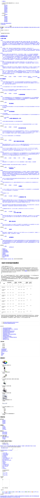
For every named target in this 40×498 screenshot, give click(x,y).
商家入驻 (15, 445)
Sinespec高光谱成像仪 (4, 113)
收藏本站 (3, 1)
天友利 (10, 76)
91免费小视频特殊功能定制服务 (7, 121)
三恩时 (1, 40)
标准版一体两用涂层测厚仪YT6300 (31, 241)
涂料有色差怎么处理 (6, 333)
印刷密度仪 (11, 168)
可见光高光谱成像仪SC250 (6, 114)
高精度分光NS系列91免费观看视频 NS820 (16, 43)
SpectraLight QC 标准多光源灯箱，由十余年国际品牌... (11, 135)
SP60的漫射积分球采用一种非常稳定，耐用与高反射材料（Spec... (26, 59)
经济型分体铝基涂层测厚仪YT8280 (32, 240)
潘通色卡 (30, 158)
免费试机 (3, 423)
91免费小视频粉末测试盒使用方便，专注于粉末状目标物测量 (12, 81)
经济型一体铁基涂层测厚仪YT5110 (31, 242)
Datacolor (1, 69)
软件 (1, 123)
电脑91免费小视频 (20, 27)
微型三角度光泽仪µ (23, 205)
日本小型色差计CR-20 (11, 50)
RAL (1, 163)
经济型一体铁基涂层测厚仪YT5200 (19, 242)
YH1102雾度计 (13, 224)
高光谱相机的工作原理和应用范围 (8, 331)
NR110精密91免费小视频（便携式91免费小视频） (10, 42)
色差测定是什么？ (6, 338)
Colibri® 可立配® (13, 86)
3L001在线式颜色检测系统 (17, 121)
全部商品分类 (3, 36)
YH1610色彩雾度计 (31, 224)
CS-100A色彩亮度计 (27, 189)
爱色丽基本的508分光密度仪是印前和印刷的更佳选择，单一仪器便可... (14, 171)
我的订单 (5, 6)
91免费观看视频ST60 (25, 98)
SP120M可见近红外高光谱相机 (29, 106)
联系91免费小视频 (5, 436)
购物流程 (5, 17)
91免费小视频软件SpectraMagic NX (22, 86)
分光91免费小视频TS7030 (17, 216)
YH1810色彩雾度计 (24, 224)
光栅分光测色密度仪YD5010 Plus (8, 182)
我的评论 (5, 11)
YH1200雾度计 (22, 225)
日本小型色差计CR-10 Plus (19, 50)
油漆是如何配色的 (6, 335)
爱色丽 (1, 53)
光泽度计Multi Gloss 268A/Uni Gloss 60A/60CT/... (26, 208)
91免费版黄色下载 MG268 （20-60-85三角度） (10, 208)
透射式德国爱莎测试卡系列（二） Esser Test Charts (22, 150)
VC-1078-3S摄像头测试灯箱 (24, 145)
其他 (12, 258)
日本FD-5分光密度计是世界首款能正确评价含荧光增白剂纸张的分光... (14, 178)
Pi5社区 (34, 445)
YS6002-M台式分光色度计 (6, 224)
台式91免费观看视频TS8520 (26, 97)
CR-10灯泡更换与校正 (6, 86)
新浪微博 (5, 14)
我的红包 (5, 10)
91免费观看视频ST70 (32, 98)
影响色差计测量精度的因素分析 (9, 323)
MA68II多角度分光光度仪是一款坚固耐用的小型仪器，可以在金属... (16, 56)
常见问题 (5, 18)
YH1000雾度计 (18, 224)
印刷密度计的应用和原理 (7, 336)
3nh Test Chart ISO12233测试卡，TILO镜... (9, 148)
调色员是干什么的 (6, 339)
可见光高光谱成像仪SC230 (16, 114)
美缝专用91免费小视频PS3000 (7, 215)
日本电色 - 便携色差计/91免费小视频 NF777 (21, 66)
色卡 (2, 352)
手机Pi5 (31, 445)
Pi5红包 (3, 426)
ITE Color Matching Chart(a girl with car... (28, 149)
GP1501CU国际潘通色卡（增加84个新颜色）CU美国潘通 (26, 161)
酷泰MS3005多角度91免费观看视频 (19, 99)
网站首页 (2, 445)
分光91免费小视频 (17, 212)
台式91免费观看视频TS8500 (9, 98)
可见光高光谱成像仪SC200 (34, 114)
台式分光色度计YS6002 (9, 225)
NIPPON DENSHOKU (30, 77)
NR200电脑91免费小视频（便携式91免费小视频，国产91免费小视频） (26, 41)
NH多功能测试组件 (27, 81)
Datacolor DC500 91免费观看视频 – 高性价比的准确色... (20, 72)
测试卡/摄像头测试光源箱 (19, 141)
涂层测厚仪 (11, 237)
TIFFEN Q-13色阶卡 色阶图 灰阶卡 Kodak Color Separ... (11, 149)
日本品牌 (20, 76)
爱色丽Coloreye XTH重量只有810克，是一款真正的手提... (27, 57)
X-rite (1, 134)
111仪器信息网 (2, 24)
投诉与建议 (4, 429)
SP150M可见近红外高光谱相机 (7, 106)
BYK (1, 203)
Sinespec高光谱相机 (3, 105)
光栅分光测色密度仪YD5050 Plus (19, 182)
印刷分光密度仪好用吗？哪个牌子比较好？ (11, 322)
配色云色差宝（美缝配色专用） (7, 232)
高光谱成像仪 (12, 111)
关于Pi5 (5, 445)
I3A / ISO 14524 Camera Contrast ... (22, 148)
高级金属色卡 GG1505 (6, 161)
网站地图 (5, 21)
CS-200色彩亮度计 (15, 190)
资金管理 (5, 12)
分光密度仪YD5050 (28, 182)
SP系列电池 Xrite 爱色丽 (12, 90)
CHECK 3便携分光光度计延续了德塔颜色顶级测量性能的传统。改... (16, 71)
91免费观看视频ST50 (18, 98)
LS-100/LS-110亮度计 (5, 189)
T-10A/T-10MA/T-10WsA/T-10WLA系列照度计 (17, 189)
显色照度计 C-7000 (5, 193)
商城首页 (3, 248)
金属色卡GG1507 (13, 161)
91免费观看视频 (25, 27)
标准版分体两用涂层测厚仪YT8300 (20, 240)
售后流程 (5, 16)
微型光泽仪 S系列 (17, 205)
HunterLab (2, 61)
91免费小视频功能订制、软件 (7, 458)
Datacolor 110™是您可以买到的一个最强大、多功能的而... (12, 70)
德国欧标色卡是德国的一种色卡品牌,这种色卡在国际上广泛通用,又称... (14, 164)
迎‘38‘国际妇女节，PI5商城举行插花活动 (10, 337)
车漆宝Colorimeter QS (25, 232)
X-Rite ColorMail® (33, 89)
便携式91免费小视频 (12, 27)
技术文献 (5, 19)
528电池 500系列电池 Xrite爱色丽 (24, 89)
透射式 (1, 147)
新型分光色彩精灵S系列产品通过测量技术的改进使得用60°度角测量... (14, 204)
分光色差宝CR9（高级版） (15, 233)
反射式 (1, 143)
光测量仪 (20, 186)
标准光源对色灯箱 (22, 128)
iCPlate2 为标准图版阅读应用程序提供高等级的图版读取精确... (17, 174)
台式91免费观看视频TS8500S (7, 97)
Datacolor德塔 (35, 76)
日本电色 (2, 65)
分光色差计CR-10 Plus (31, 215)
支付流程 (3, 422)
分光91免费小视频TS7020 (26, 216)
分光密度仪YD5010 (35, 182)
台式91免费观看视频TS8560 (17, 97)
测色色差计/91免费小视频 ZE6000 (8, 66)
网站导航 (5, 20)
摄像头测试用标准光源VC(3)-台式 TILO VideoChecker (29, 144)
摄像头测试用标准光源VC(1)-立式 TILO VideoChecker (11, 144)
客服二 (6, 474)
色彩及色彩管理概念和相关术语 (8, 332)
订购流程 (3, 428)
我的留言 (5, 9)
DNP (19, 157)
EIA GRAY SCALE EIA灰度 (32, 148)
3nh (1, 120)
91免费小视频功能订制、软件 (15, 118)
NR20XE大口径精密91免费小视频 (8, 41)
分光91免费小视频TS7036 (9, 216)
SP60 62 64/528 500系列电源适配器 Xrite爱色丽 (10, 89)
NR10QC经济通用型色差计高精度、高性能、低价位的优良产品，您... (21, 44)
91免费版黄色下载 (22, 197)
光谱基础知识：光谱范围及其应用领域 (9, 334)
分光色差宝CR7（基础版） (33, 232)
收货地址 (5, 7)
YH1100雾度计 (27, 225)
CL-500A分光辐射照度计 (7, 190)
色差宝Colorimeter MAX (17, 232)
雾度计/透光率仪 (12, 221)
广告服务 (22, 445)
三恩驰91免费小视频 (32, 27)
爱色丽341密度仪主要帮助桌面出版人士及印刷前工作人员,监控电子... (23, 172)
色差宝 (10, 229)
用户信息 (5, 5)
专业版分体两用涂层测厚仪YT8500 (8, 240)
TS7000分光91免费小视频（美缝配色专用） (20, 215)
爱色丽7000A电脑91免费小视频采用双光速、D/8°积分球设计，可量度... (14, 54)
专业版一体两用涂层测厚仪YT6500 (19, 241)
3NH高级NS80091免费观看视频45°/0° (30, 43)
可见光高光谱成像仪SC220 (25, 114)
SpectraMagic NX (18, 124)
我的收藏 (5, 8)
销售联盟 (19, 445)
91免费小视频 (6, 27)
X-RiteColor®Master (11, 124)
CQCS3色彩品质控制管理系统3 (18, 82)
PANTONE (11, 167)
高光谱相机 (11, 103)
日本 (1, 47)
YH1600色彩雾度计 (16, 225)
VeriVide (1, 137)
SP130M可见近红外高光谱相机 (18, 106)
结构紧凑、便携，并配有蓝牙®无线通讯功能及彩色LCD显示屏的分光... (14, 48)
